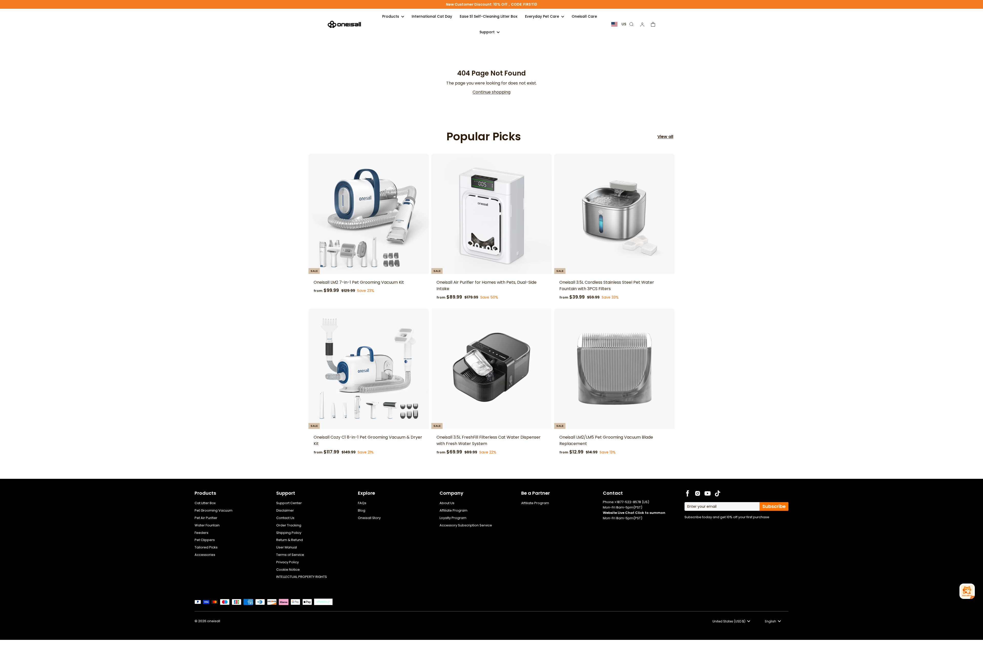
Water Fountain (207, 525)
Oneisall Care (584, 16)
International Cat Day (432, 16)
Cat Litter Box (205, 503)
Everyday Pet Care (542, 16)
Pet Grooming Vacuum (213, 510)
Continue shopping (491, 92)
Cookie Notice (288, 569)
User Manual (286, 547)
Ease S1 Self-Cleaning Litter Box (488, 16)
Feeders (201, 532)
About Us (447, 503)
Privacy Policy (287, 562)
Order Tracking (288, 525)
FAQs (362, 503)
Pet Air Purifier (206, 517)
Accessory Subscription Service (466, 525)
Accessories (205, 554)
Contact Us (285, 517)
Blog (361, 510)
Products (391, 16)
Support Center (289, 503)
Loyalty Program (453, 517)
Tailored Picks (206, 547)
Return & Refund (289, 539)
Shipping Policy (288, 532)
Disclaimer (285, 510)
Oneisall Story (369, 517)
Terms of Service (290, 554)
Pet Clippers (205, 539)
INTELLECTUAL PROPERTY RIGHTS (301, 576)
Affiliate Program (453, 510)
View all (665, 137)
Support (487, 32)
